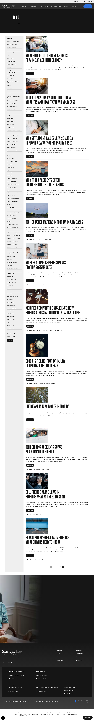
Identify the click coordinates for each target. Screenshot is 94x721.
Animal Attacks (11, 52)
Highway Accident (11, 147)
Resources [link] (73, 6)
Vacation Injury (10, 325)
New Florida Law (11, 207)
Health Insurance (11, 144)
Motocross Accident (12, 192)
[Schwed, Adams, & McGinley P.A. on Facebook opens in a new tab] (3, 662)
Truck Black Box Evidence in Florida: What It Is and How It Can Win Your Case (50, 100)
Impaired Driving (11, 158)
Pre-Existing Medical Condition (12, 253)
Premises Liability (11, 256)
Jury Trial (9, 170)
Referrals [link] (66, 6)
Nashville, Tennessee (69, 685)
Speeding (9, 293)
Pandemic (9, 221)
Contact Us (88, 6)
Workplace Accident (12, 328)
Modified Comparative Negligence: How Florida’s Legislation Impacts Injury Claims (53, 310)
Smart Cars (10, 288)
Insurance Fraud (11, 167)
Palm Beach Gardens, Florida (16, 671)
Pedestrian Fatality (12, 232)
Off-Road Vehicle (11, 215)
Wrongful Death (11, 336)
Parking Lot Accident (12, 227)
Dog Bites (9, 115)
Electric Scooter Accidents (14, 130)
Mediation (9, 175)
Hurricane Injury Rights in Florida (47, 406)
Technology (10, 299)
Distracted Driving (11, 109)
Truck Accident (11, 319)
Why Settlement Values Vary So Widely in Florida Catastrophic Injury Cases (49, 140)
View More (30, 73)
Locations (76, 1)
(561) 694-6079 (24, 715)
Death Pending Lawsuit (13, 100)
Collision (9, 85)
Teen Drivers (10, 302)
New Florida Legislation (13, 210)
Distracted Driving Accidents (11, 112)
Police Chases (10, 249)
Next (63, 567)
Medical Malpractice (12, 178)
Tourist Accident (11, 308)
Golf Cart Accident (12, 138)
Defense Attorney (11, 103)
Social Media (10, 290)
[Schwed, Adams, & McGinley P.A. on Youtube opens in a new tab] (9, 662)
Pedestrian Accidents (12, 230)
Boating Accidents (12, 69)
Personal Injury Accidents (13, 235)
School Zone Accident (13, 268)
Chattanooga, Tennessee (43, 685)
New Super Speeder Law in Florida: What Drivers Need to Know (47, 540)
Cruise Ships (10, 90)
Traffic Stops (10, 313)
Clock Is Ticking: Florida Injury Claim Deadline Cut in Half (45, 363)
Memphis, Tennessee (14, 685)
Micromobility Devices (13, 184)
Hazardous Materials (12, 141)
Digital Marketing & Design (84, 701)
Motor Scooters (11, 195)
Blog (19, 23)
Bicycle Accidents (11, 61)
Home (14, 23)
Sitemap (56, 701)
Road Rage (9, 259)
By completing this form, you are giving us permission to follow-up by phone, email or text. (76, 618)
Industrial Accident (12, 161)
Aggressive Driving (12, 44)
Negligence (10, 204)
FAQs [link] (41, 6)
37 (60, 567)
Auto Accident (10, 58)
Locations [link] (79, 660)
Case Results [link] (57, 6)
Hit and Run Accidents (13, 150)
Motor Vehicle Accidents (13, 198)
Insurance (9, 164)
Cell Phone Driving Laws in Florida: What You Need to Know (45, 494)
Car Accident (10, 78)
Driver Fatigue (10, 118)
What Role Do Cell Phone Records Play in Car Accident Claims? (47, 58)
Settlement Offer (11, 279)
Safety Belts (10, 265)
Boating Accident (11, 67)
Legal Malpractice (11, 172)
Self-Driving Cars (11, 273)
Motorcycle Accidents (13, 201)
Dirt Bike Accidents (12, 106)
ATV (8, 55)
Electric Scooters (11, 132)
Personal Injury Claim (12, 241)
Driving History (11, 121)
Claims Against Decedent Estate (13, 82)
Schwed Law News (12, 270)
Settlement (10, 276)
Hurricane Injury (11, 152)
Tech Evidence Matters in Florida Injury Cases (54, 222)
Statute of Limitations (13, 296)
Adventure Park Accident (13, 41)
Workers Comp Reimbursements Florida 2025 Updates (46, 265)
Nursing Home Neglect (13, 212)
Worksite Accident (12, 333)
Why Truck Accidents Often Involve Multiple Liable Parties (45, 182)
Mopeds (9, 190)
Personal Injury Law (12, 244)
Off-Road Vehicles (11, 218)
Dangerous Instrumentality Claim (14, 97)
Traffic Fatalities (11, 310)
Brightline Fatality (11, 72)
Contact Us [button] (88, 717)
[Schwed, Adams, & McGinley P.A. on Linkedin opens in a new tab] (11, 662)
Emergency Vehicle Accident (14, 135)
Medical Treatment (12, 181)
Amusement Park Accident (14, 49)
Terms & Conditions (40, 701)
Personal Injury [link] (33, 6)
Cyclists (9, 93)
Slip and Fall (10, 285)
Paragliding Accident (12, 224)
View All (10, 340)
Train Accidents (11, 316)
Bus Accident (10, 75)
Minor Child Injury (11, 187)
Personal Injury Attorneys (13, 238)
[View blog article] (37, 44)
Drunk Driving (10, 124)
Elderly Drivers (10, 127)
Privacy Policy (49, 701)
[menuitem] (24, 6)
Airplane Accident (11, 47)
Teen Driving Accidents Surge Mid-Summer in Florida (44, 449)
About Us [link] (24, 6)
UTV (8, 322)
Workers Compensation (13, 330)
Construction (10, 88)
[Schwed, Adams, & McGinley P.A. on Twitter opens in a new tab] (6, 662)
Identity (9, 155)
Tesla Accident (11, 305)
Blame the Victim (11, 64)
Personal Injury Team (12, 247)
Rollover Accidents (12, 262)
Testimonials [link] (48, 6)
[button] (3, 718)
